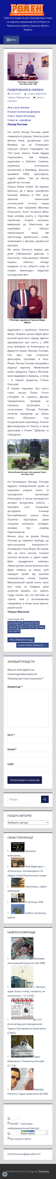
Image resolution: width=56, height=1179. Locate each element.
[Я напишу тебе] (18, 902)
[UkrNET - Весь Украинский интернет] (28, 1128)
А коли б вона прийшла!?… (31, 645)
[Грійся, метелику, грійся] (18, 913)
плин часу (24, 627)
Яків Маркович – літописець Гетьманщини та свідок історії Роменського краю (26, 871)
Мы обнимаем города (21, 640)
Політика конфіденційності (23, 1154)
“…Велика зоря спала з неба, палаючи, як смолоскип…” (26, 991)
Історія (31, 93)
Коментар (14, 686)
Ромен (41, 627)
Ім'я (11, 734)
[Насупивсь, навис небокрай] (18, 886)
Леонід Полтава (31, 623)
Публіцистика (23, 97)
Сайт (10, 764)
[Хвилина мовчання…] (18, 851)
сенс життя (14, 631)
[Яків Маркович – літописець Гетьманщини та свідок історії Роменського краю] (18, 866)
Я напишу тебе (34, 902)
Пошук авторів (19, 815)
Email (11, 749)
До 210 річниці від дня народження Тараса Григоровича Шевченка (26, 1024)
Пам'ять (12, 627)
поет (33, 627)
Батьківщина (14, 623)
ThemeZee (43, 1171)
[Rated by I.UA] (14, 1119)
